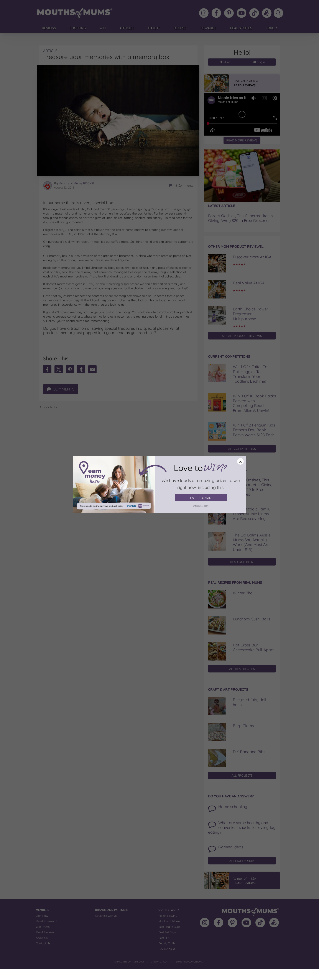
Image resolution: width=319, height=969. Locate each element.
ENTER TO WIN (200, 498)
